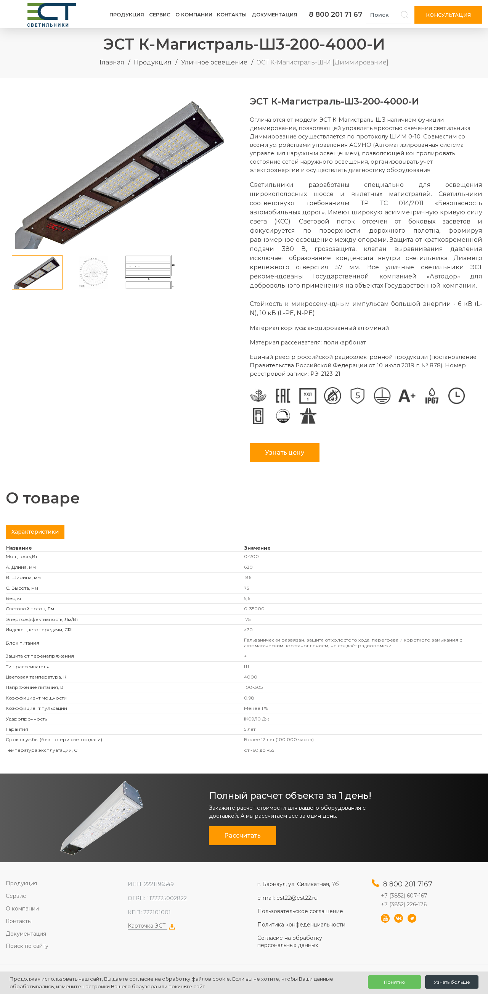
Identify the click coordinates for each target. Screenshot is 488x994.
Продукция (126, 14)
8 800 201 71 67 (336, 14)
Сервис (159, 14)
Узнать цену (284, 452)
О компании (193, 14)
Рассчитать (242, 835)
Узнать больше (452, 982)
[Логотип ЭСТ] (53, 15)
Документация (274, 14)
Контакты (232, 14)
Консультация (448, 15)
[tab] (35, 532)
